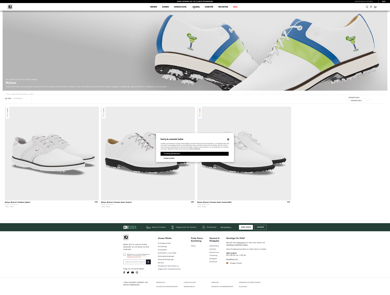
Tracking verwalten (169, 158)
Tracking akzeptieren (172, 154)
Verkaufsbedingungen (166, 259)
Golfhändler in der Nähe (167, 253)
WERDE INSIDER (246, 227)
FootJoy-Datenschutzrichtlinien (136, 256)
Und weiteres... (226, 227)
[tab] (375, 7)
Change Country (236, 263)
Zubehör (209, 7)
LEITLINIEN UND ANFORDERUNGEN (167, 286)
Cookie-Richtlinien (194, 149)
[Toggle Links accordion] (173, 238)
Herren (153, 7)
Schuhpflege (162, 246)
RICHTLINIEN (243, 286)
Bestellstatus (214, 246)
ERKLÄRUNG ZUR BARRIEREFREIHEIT (222, 286)
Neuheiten (223, 7)
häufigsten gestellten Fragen (237, 245)
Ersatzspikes (162, 250)
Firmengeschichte (164, 243)
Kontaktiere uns (232, 259)
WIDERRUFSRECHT (189, 286)
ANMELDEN (260, 227)
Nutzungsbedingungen (166, 256)
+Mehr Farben (9, 207)
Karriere (161, 263)
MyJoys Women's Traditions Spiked (17, 202)
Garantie (213, 249)
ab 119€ (186, 1)
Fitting (193, 246)
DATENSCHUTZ (160, 282)
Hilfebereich (241, 243)
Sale (235, 7)
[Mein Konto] (371, 7)
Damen (165, 7)
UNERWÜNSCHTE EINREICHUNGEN (249, 282)
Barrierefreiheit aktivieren (364, 1)
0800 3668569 (231, 253)
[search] (367, 7)
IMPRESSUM (215, 282)
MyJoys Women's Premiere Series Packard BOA (214, 202)
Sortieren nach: (354, 97)
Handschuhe (180, 7)
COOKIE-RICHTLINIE (190, 282)
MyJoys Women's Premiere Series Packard (116, 202)
